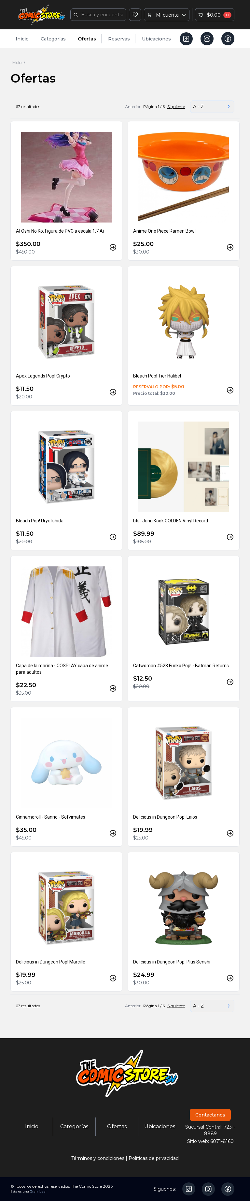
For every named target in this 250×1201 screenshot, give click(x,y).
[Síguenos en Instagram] (207, 38)
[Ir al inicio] (42, 14)
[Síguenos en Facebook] (227, 38)
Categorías (53, 39)
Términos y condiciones (97, 1158)
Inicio (22, 39)
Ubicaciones (156, 39)
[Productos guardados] (135, 14)
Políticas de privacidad (154, 1158)
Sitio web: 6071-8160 (210, 1141)
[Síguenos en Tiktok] (186, 38)
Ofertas (87, 39)
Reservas (119, 39)
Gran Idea (38, 1191)
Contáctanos (210, 1115)
